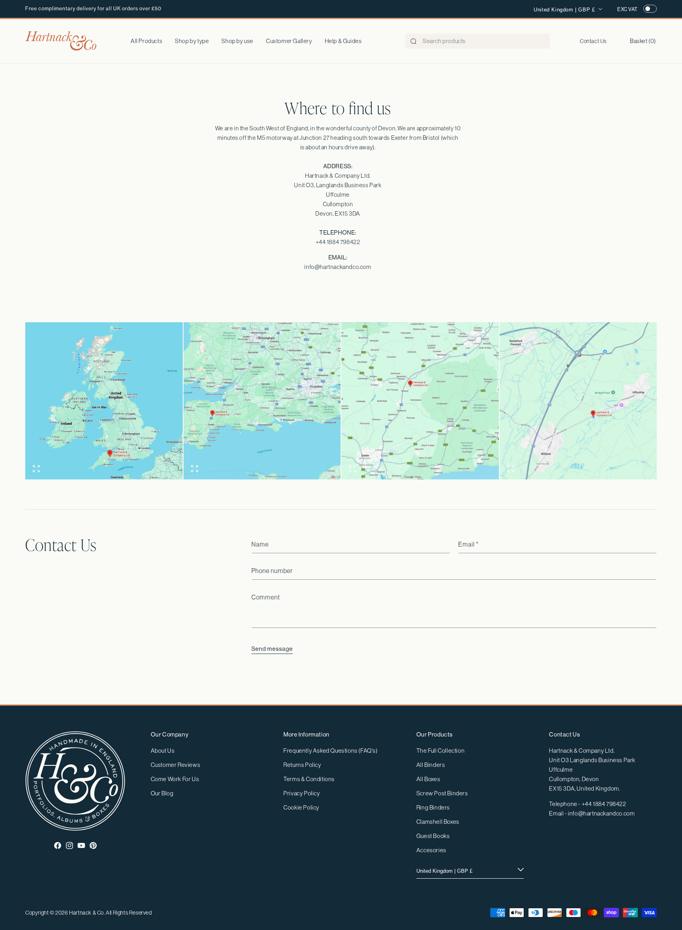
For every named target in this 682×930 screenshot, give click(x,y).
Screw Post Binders (442, 793)
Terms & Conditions (309, 779)
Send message (272, 648)
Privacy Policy (301, 793)
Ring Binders (433, 807)
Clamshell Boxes (437, 821)
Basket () (643, 41)
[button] (192, 41)
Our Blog (162, 793)
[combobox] (477, 41)
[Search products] (413, 41)
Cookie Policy (301, 807)
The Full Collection (440, 750)
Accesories (431, 850)
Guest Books (433, 835)
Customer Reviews (175, 764)
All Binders (430, 764)
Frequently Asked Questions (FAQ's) (330, 750)
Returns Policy (302, 764)
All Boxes (428, 779)
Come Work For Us (175, 779)
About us (163, 750)
